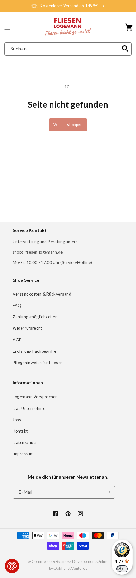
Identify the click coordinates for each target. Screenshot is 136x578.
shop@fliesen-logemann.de (38, 252)
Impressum (23, 453)
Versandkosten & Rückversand (42, 294)
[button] (7, 27)
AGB (17, 340)
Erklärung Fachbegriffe (35, 351)
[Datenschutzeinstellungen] (12, 566)
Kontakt (20, 431)
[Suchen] (125, 49)
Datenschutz (25, 442)
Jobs (17, 419)
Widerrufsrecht (27, 328)
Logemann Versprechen (35, 396)
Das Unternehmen (30, 408)
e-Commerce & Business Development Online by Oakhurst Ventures (68, 565)
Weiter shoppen (68, 124)
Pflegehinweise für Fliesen (38, 362)
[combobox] (68, 49)
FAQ (17, 305)
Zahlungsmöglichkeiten (35, 317)
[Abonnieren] (108, 492)
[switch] (122, 568)
